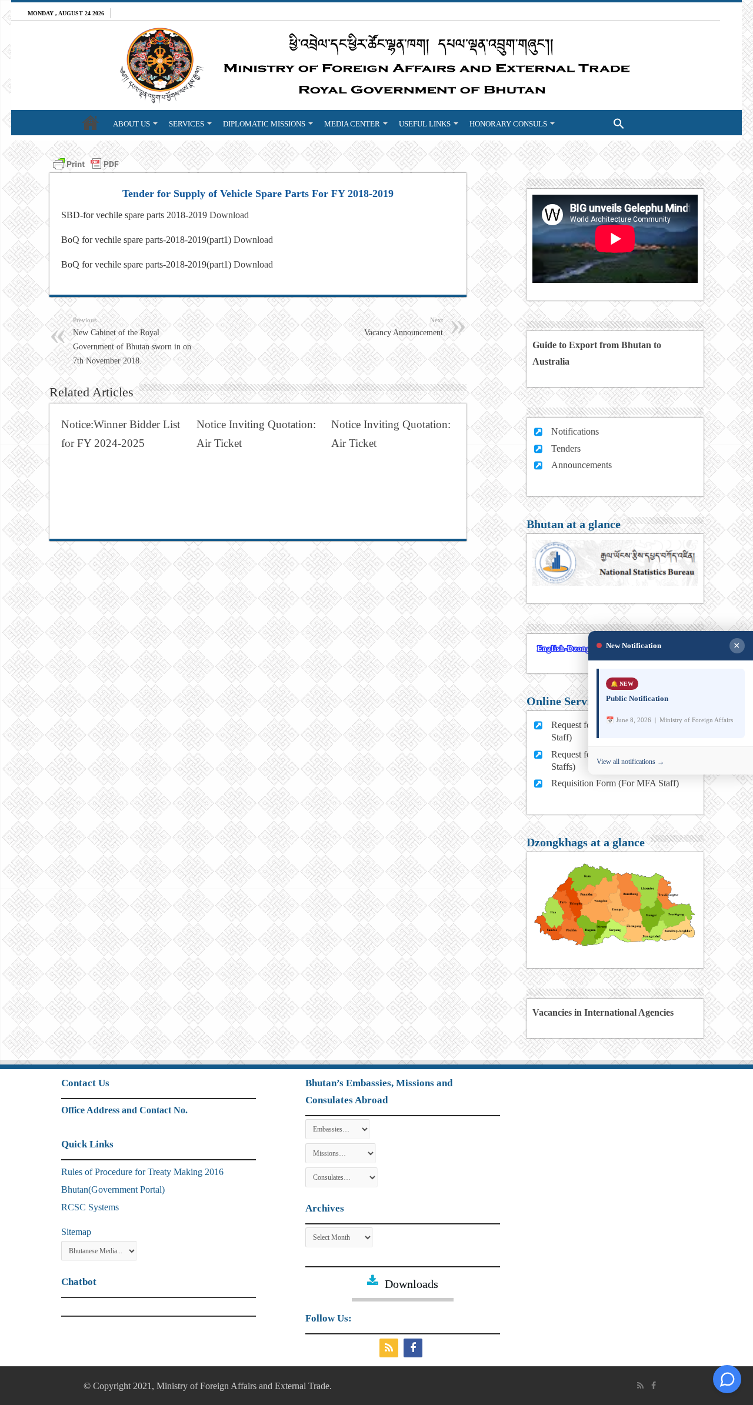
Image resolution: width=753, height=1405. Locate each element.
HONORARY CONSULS (508, 123)
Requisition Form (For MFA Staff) (615, 783)
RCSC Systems (90, 1207)
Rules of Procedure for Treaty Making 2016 (142, 1172)
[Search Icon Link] (595, 122)
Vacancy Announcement (403, 326)
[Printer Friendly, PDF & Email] (85, 163)
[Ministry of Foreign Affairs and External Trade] (376, 65)
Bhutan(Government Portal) (113, 1189)
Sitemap (76, 1232)
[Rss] (390, 1348)
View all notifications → (630, 761)
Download (229, 215)
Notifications (575, 431)
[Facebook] (414, 1348)
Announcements (581, 465)
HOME (90, 122)
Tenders (566, 448)
